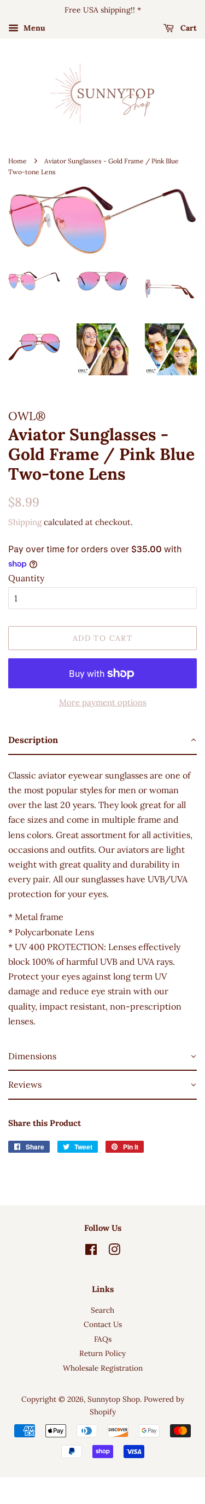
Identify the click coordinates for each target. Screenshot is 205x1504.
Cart (187, 28)
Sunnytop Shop (113, 1399)
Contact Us (103, 1324)
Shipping (25, 522)
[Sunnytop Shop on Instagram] (114, 1252)
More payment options (103, 702)
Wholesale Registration (103, 1368)
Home (17, 161)
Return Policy (102, 1353)
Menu (33, 28)
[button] (102, 740)
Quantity (26, 578)
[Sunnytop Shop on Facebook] (91, 1252)
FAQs (103, 1339)
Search (102, 1310)
